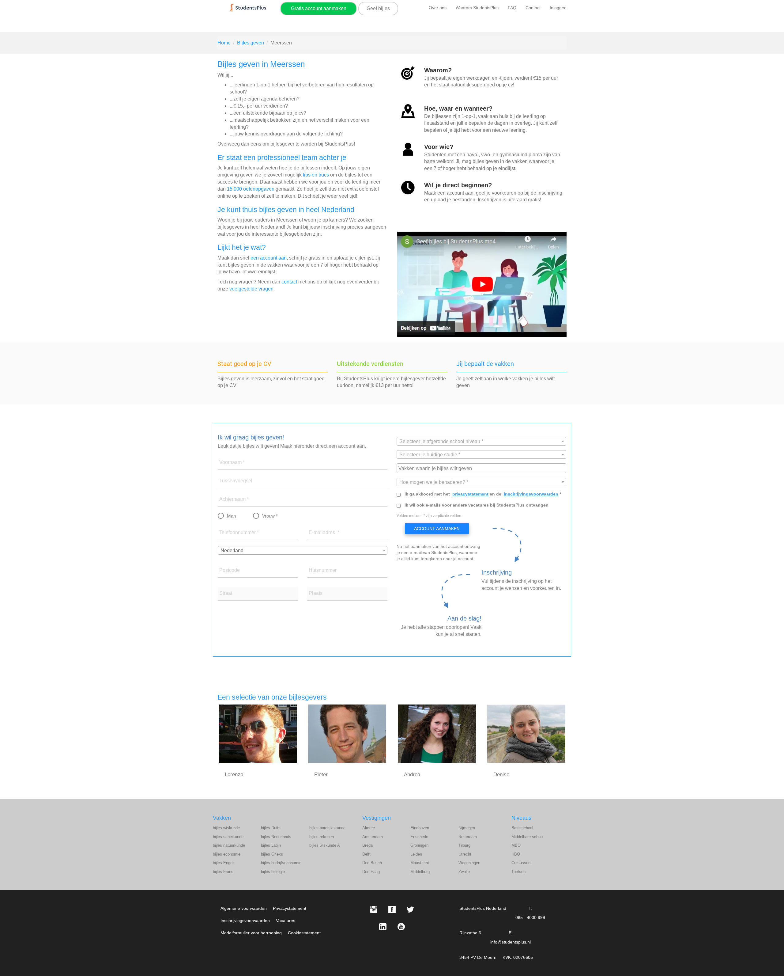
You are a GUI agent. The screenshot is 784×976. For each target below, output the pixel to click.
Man (231, 515)
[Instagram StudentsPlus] (373, 909)
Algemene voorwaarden (244, 908)
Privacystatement (289, 908)
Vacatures (285, 920)
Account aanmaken (437, 528)
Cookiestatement (304, 932)
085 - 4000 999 (530, 917)
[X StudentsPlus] (410, 909)
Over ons (438, 7)
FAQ (512, 7)
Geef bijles (378, 8)
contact (289, 281)
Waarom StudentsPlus (477, 7)
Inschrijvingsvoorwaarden (245, 920)
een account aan (269, 257)
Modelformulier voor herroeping (251, 932)
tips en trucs (316, 174)
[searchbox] (482, 468)
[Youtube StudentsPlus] (401, 926)
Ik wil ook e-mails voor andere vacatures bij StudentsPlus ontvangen (476, 505)
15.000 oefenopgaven (250, 189)
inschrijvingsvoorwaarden (531, 494)
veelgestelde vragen (251, 288)
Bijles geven (250, 42)
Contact (533, 7)
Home (224, 42)
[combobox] (302, 550)
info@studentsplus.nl (510, 942)
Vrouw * (270, 515)
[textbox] (481, 441)
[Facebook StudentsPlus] (392, 909)
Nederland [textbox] (232, 550)
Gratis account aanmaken (318, 8)
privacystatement (470, 494)
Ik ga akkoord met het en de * (483, 494)
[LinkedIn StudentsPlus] (382, 926)
